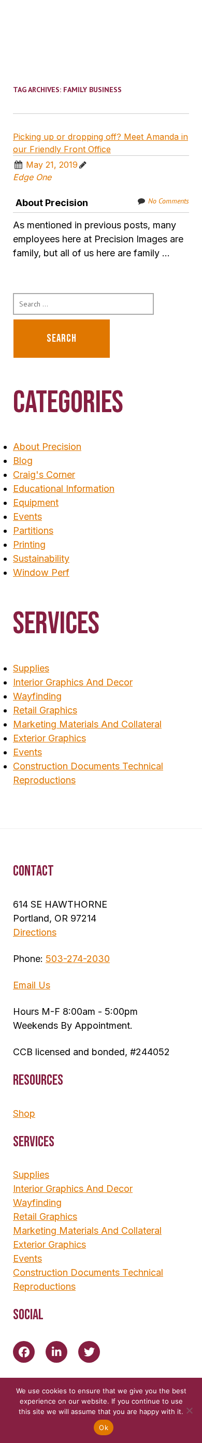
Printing (29, 544)
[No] (189, 1410)
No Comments (168, 201)
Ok (103, 1427)
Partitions (33, 530)
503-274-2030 (78, 958)
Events (27, 516)
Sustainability (41, 558)
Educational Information (63, 488)
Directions (34, 932)
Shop (24, 1113)
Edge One (32, 177)
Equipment (36, 502)
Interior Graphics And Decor (73, 682)
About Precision (52, 202)
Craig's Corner (44, 474)
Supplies (31, 668)
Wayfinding (37, 696)
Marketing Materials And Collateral (87, 724)
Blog (23, 460)
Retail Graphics (45, 710)
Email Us (31, 985)
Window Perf (41, 572)
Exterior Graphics (49, 738)
